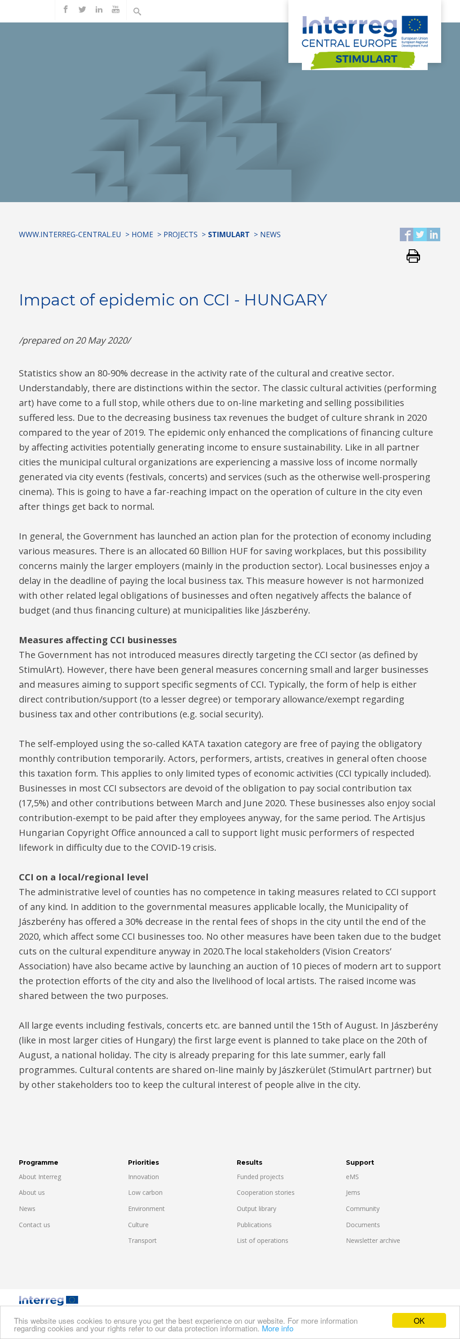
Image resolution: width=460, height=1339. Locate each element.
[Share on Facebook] (406, 235)
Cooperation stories (266, 1192)
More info (277, 1328)
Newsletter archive (373, 1240)
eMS (352, 1176)
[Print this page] (410, 256)
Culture (138, 1224)
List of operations (262, 1240)
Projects (181, 234)
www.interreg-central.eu (70, 234)
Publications (254, 1224)
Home (142, 234)
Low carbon (145, 1192)
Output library (256, 1208)
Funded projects (260, 1176)
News (270, 234)
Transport (142, 1240)
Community (363, 1208)
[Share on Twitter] (420, 235)
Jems (353, 1192)
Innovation (143, 1176)
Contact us (34, 1224)
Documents (363, 1224)
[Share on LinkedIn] (433, 235)
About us (32, 1192)
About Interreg (40, 1176)
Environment (146, 1208)
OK (419, 1320)
